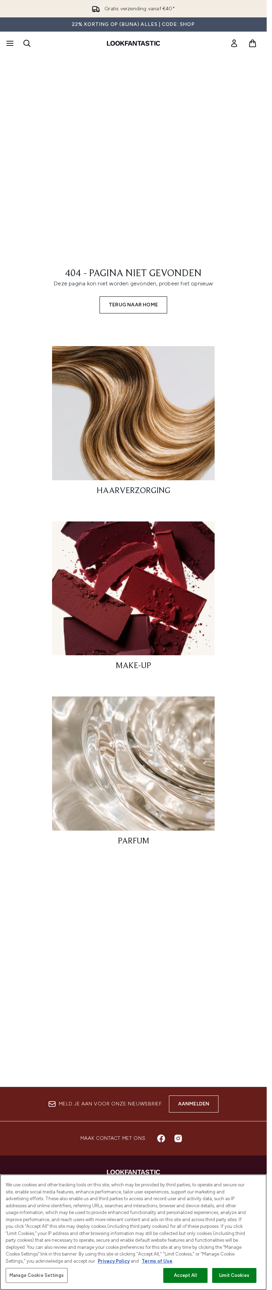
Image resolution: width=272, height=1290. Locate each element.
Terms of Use (157, 1261)
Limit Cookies (234, 1275)
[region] (133, 1232)
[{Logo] (133, 43)
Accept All (185, 1275)
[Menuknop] (9, 43)
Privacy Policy (114, 1261)
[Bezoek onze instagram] (178, 1138)
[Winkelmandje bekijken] (252, 43)
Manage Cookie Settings (37, 1275)
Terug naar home (133, 305)
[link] (234, 43)
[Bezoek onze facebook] (161, 1138)
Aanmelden (194, 1104)
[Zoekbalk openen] (26, 43)
